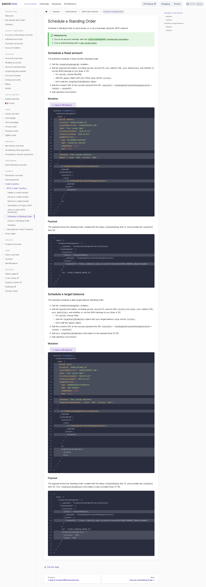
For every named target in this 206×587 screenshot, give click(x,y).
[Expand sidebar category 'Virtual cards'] (2, 126)
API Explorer (148, 4)
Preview (177, 4)
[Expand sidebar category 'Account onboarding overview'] (2, 34)
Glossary (9, 24)
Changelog (165, 4)
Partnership (44, 4)
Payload (169, 20)
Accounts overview (14, 58)
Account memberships (15, 67)
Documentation (30, 4)
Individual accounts (14, 39)
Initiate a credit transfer (18, 192)
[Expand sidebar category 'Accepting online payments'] (2, 149)
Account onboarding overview (19, 35)
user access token (88, 43)
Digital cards (10, 135)
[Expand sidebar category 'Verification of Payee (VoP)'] (5, 205)
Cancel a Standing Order (19, 221)
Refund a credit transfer (18, 201)
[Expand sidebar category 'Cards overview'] (2, 113)
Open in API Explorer (63, 105)
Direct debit (10, 233)
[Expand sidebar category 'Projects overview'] (2, 244)
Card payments (12, 179)
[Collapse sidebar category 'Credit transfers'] (2, 183)
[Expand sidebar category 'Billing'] (2, 84)
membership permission (118, 39)
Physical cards (11, 131)
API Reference (70, 4)
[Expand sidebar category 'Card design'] (2, 117)
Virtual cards (11, 126)
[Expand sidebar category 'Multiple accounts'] (2, 62)
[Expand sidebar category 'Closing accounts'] (2, 79)
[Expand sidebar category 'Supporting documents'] (2, 71)
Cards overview (12, 114)
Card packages (12, 122)
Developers (56, 4)
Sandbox (12, 225)
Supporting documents (15, 71)
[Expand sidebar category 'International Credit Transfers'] (4, 229)
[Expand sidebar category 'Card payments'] (2, 179)
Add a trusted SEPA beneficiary (16, 211)
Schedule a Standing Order (20, 216)
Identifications (11, 263)
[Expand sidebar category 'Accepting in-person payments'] (2, 154)
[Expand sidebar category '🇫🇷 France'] (2, 103)
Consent (9, 259)
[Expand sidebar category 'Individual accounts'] (2, 39)
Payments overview (14, 175)
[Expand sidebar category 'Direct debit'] (2, 233)
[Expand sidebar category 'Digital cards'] (2, 135)
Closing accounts (13, 80)
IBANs (8, 88)
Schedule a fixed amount (173, 13)
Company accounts (14, 43)
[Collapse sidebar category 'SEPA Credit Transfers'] (4, 188)
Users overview (12, 254)
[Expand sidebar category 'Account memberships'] (2, 66)
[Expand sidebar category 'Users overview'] (2, 254)
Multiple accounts (13, 62)
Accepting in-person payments (19, 154)
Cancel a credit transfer (18, 197)
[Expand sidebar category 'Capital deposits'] (2, 98)
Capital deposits (12, 99)
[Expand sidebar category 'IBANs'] (2, 88)
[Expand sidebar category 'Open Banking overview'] (2, 164)
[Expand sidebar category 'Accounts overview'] (2, 58)
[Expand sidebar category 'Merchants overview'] (2, 145)
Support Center (12, 282)
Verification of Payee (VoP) (20, 205)
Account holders (12, 48)
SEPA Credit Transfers (16, 188)
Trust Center (11, 278)
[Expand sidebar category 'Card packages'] (2, 122)
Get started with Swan (15, 20)
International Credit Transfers (19, 229)
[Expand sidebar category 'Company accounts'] (2, 43)
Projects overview (13, 244)
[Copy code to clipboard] (152, 110)
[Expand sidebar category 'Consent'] (2, 258)
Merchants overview (14, 146)
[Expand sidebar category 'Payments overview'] (2, 175)
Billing (7, 84)
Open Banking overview (16, 165)
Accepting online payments (17, 150)
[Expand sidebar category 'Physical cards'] (2, 130)
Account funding (12, 75)
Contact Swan (11, 291)
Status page (10, 274)
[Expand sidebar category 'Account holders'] (2, 47)
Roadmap (9, 286)
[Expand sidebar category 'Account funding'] (2, 75)
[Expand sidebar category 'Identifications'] (2, 263)
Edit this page (53, 567)
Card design (10, 118)
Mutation (169, 16)
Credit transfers (12, 184)
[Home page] (46, 11)
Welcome (9, 16)
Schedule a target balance (174, 23)
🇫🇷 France (10, 103)
